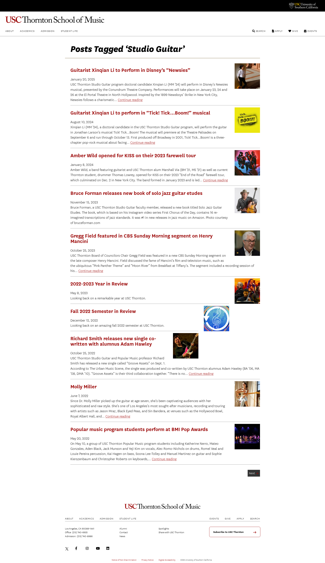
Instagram (88, 548)
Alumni (123, 528)
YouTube (98, 548)
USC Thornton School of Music (162, 19)
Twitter (67, 548)
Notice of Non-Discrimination (124, 559)
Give (295, 31)
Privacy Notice (148, 559)
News (122, 536)
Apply (279, 31)
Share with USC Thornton (171, 532)
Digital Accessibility (167, 559)
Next (252, 473)
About (9, 31)
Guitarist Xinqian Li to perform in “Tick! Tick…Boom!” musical (140, 113)
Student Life (69, 31)
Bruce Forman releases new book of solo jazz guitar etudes (136, 193)
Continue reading (130, 100)
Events (312, 31)
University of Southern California (303, 6)
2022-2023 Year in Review (99, 284)
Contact (124, 532)
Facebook (77, 548)
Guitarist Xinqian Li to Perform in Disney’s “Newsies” (130, 70)
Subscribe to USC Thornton (228, 532)
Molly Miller (83, 387)
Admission (48, 31)
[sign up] (256, 533)
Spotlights (164, 528)
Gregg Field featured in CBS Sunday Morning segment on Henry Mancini (141, 238)
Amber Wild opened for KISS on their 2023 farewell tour (133, 155)
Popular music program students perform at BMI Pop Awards (139, 429)
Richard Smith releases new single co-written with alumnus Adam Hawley (113, 341)
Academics (27, 31)
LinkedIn (108, 548)
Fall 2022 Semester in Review (103, 311)
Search (261, 31)
